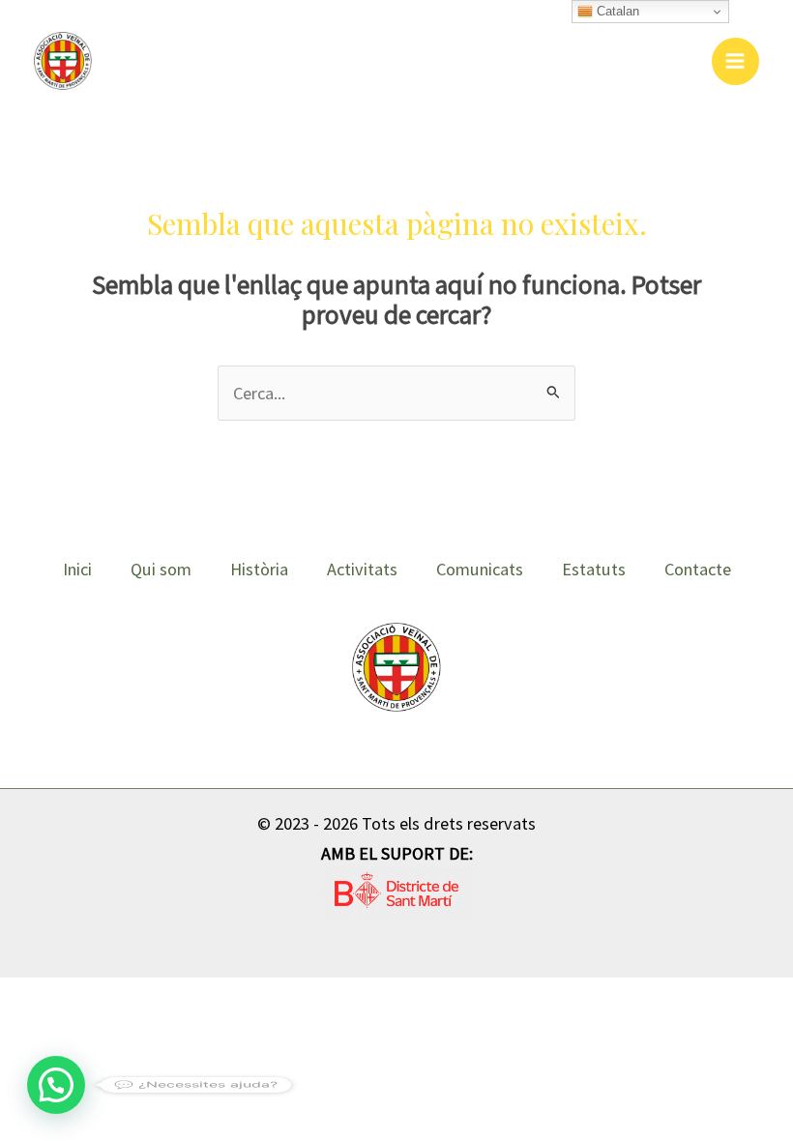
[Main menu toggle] (735, 61)
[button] (56, 1085)
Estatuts (594, 569)
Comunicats (479, 569)
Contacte (697, 569)
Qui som (161, 569)
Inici (77, 569)
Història (259, 569)
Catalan (616, 11)
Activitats (362, 569)
